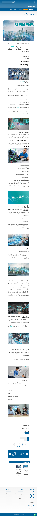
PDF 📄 (27, 432)
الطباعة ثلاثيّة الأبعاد (21, 140)
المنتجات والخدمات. (24, 63)
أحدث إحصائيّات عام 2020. (24, 60)
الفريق (16, 493)
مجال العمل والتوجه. (24, 61)
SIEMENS (25, 440)
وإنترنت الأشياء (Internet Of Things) (23, 139)
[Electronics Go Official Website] (34, 2)
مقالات (21, 438)
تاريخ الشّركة (26, 58)
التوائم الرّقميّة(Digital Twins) (24, 146)
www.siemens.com (21, 99)
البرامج (19, 475)
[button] (24, 6)
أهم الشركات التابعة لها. (24, 66)
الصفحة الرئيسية (21, 493)
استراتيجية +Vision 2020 (24, 64)
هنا (21, 113)
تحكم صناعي (25, 438)
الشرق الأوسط (7, 493)
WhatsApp (7, 499)
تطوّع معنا (20, 498)
